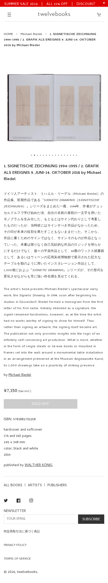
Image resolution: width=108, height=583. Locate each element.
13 (67, 155)
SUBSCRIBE (91, 520)
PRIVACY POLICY (15, 545)
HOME (8, 34)
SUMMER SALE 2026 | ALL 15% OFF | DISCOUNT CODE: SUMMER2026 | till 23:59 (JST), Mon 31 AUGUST (50, 4)
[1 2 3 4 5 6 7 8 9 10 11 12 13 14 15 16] (54, 107)
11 (61, 155)
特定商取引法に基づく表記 (22, 531)
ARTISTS (35, 486)
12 (64, 155)
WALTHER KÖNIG (38, 465)
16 (76, 155)
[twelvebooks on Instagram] (31, 501)
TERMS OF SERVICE (17, 559)
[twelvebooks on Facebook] (18, 501)
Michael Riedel (31, 34)
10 (58, 155)
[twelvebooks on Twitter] (6, 501)
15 (73, 155)
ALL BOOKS (13, 486)
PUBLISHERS (57, 486)
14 (70, 155)
